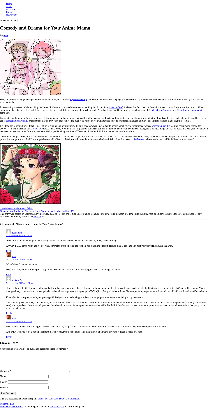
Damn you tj (196, 110)
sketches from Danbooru (160, 110)
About (9, 6)
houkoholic (17, 232)
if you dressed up (78, 99)
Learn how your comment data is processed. (59, 398)
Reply (9, 251)
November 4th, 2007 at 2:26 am (19, 235)
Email (3, 382)
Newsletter (11, 14)
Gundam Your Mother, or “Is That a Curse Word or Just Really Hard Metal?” (38, 211)
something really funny (17, 120)
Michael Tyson (57, 406)
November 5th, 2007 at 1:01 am (19, 321)
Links (9, 12)
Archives (10, 9)
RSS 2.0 (37, 216)
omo (6, 35)
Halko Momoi (137, 139)
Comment (5, 371)
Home (9, 3)
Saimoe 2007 (116, 107)
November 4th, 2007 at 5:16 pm (19, 259)
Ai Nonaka (35, 128)
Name (4, 376)
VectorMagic (183, 110)
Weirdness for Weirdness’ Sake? (16, 208)
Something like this (161, 126)
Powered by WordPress (11, 406)
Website (4, 387)
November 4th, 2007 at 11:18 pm (19, 283)
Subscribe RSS (7, 404)
